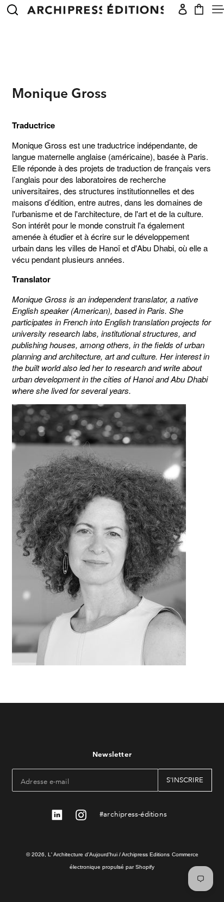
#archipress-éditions (133, 813)
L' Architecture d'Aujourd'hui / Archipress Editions (109, 854)
